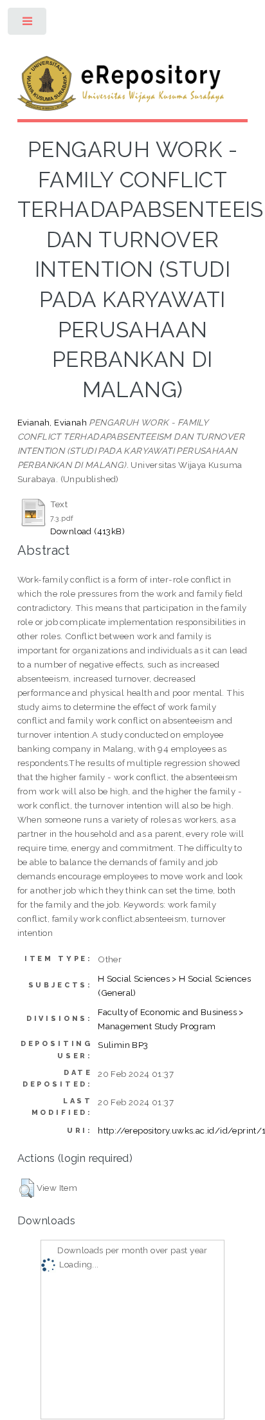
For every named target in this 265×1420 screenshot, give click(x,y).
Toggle (28, 24)
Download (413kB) (87, 531)
